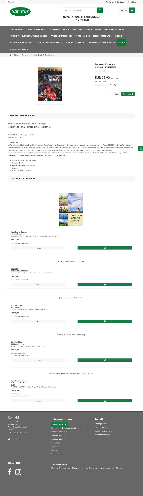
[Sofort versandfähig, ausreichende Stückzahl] (99, 85)
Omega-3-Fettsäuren (102, 36)
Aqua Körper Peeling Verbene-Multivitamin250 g (19, 383)
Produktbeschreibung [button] (22, 115)
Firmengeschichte (101, 423)
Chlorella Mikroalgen (36, 29)
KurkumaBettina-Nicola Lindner (19, 270)
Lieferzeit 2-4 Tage (111, 85)
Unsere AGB (55, 443)
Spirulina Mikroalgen (59, 29)
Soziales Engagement (103, 431)
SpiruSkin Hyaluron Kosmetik (49, 43)
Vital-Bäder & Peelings (76, 43)
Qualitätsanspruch (102, 427)
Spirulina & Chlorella (82, 29)
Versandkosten (57, 454)
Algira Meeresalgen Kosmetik (102, 43)
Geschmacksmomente (18, 49)
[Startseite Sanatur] (20, 12)
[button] (71, 179)
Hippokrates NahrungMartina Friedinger (19, 233)
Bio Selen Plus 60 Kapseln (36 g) (17, 343)
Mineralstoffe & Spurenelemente (110, 29)
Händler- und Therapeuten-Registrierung (67, 428)
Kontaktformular (16, 439)
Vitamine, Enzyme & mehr (62, 36)
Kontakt (54, 450)
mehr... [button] (38, 248)
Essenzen (119, 36)
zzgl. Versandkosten (100, 81)
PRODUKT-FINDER (16, 29)
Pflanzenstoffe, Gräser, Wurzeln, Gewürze (28, 36)
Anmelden (132, 2)
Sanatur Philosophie (102, 434)
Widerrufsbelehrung (59, 435)
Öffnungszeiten (57, 439)
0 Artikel (124, 10)
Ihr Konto (120, 2)
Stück (117, 94)
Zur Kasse (110, 2)
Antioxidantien (83, 36)
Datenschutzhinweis (59, 432)
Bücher (121, 43)
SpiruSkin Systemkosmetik (21, 43)
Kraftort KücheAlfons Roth (16, 306)
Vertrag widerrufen (60, 424)
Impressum (55, 446)
